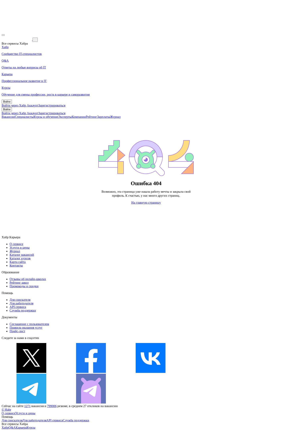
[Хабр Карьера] (17, 39)
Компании (79, 116)
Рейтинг (91, 116)
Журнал (115, 116)
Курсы (31, 427)
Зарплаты (103, 116)
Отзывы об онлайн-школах (28, 279)
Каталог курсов (20, 258)
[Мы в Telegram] (31, 402)
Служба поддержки (23, 310)
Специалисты (24, 116)
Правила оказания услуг (26, 327)
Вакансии (8, 116)
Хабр (5, 427)
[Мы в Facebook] (91, 371)
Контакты (16, 265)
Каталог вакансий (22, 254)
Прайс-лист (17, 331)
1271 (27, 406)
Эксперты (65, 116)
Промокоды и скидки (24, 286)
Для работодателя (21, 303)
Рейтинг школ (19, 282)
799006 (52, 406)
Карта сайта (18, 262)
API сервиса (18, 307)
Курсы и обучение (46, 116)
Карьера (21, 427)
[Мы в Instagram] (210, 371)
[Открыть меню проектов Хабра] (3, 35)
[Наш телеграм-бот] (91, 402)
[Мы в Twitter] (31, 371)
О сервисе (16, 244)
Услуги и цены (20, 247)
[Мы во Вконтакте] (150, 371)
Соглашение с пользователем (29, 324)
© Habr (6, 409)
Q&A (12, 427)
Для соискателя (20, 299)
